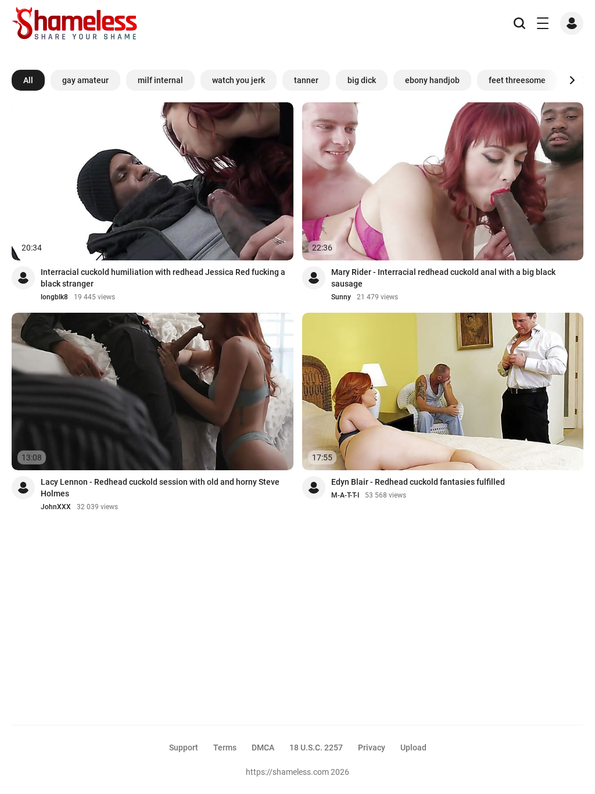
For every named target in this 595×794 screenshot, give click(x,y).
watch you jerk (238, 80)
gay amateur (85, 80)
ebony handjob (432, 80)
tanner (306, 80)
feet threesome (517, 80)
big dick (361, 80)
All (28, 80)
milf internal (160, 80)
